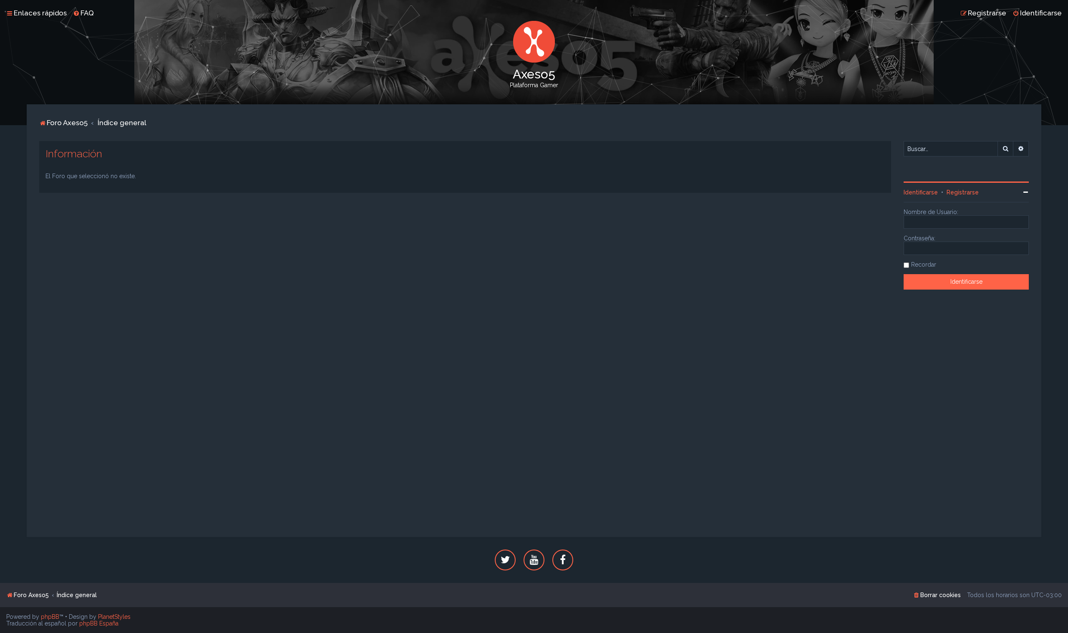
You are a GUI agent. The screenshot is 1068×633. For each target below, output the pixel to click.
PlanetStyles (114, 616)
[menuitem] (83, 13)
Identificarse (921, 192)
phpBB (50, 616)
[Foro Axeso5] (534, 42)
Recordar (923, 264)
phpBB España (98, 623)
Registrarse (963, 192)
